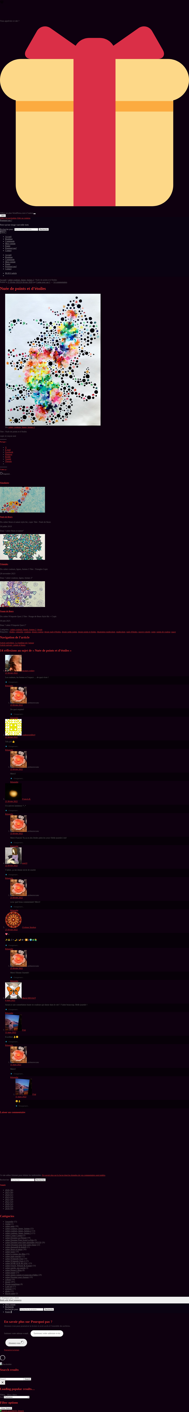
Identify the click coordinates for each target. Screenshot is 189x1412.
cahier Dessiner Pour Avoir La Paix (19, 1240)
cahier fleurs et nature (13, 1249)
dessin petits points (69, 632)
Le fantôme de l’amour (17, 643)
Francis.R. (26, 799)
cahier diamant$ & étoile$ (15, 1247)
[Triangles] (22, 559)
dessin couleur (37, 632)
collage (8, 1279)
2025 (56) (9, 1192)
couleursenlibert (28, 735)
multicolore (120, 632)
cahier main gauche (13, 1256)
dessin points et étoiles (87, 632)
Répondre (9, 686)
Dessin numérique (12, 1284)
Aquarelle (9, 1221)
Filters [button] (8, 1395)
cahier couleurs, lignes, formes (17, 1228)
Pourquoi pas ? (6, 220)
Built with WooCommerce (10, 1300)
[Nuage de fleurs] (22, 606)
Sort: (2, 1397)
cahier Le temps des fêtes (15, 1254)
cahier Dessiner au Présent (15, 1238)
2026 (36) (9, 1190)
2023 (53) (9, 1197)
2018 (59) (9, 1208)
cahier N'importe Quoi (14, 1259)
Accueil (8, 237)
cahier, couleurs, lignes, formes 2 (21, 427)
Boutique (9, 239)
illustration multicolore (106, 632)
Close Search (6, 1408)
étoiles (12, 632)
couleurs (27, 632)
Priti (24, 1030)
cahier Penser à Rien (13, 1270)
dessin (39, 629)
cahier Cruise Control (13, 1235)
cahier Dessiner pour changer (17, 1277)
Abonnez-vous (14, 1343)
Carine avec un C (43, 282)
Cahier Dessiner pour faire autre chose (20, 1245)
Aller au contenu (23, 218)
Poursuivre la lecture (11, 1350)
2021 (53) (9, 1202)
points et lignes (12, 645)
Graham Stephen (29, 927)
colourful (19, 632)
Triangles (4, 564)
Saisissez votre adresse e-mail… (17, 1333)
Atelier (8, 1224)
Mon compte (10, 244)
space (173, 632)
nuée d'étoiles (131, 632)
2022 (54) (9, 1199)
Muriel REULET (29, 998)
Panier (7, 246)
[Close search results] (2, 1382)
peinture (8, 1289)
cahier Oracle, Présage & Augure (18, 1266)
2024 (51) (9, 1195)
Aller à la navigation (8, 218)
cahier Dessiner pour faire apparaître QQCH (23, 1242)
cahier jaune (10, 1252)
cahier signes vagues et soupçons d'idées (21, 1275)
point (153, 632)
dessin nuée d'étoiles (52, 632)
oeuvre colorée (144, 632)
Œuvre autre (10, 1293)
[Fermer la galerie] (1, 1362)
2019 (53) (9, 1206)
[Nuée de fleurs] (22, 512)
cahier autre (10, 1226)
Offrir (3, 216)
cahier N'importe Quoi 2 (15, 1261)
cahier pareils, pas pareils (15, 1268)
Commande (10, 241)
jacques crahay (28, 671)
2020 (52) (9, 1204)
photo (7, 1291)
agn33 (24, 863)
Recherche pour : (7, 229)
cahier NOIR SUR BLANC (16, 1263)
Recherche (44, 229)
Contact (8, 250)
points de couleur (163, 632)
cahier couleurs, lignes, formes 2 (21, 280)
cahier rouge (10, 1272)
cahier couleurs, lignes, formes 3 (18, 1233)
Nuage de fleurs (7, 611)
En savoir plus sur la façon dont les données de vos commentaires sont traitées (73, 1175)
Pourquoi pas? (11, 248)
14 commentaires (60, 282)
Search (27, 1379)
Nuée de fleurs (6, 517)
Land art (8, 1286)
